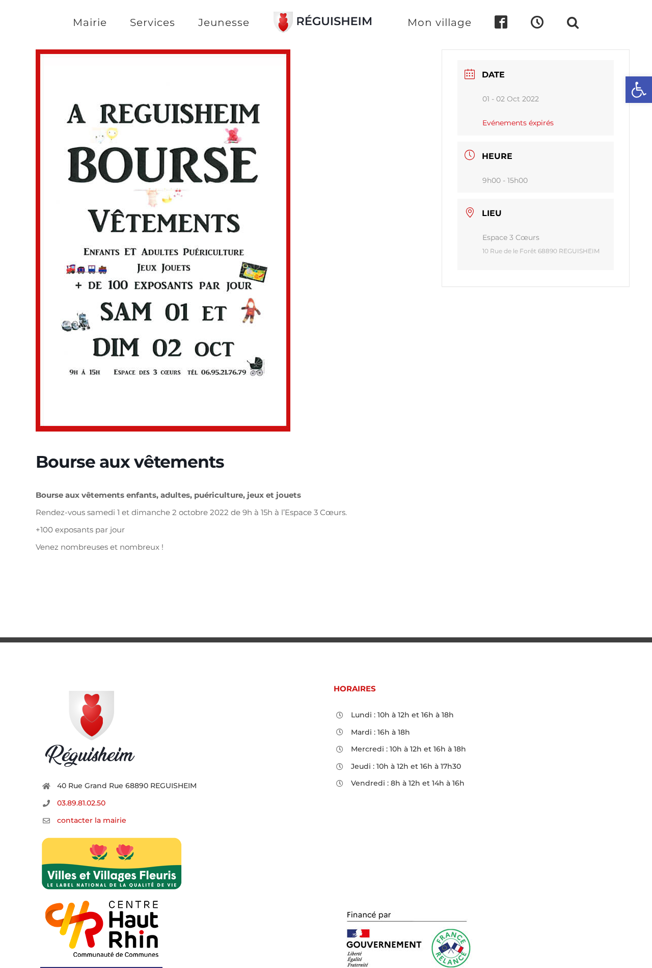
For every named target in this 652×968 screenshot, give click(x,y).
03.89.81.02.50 (81, 803)
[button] (531, 22)
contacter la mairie (91, 820)
